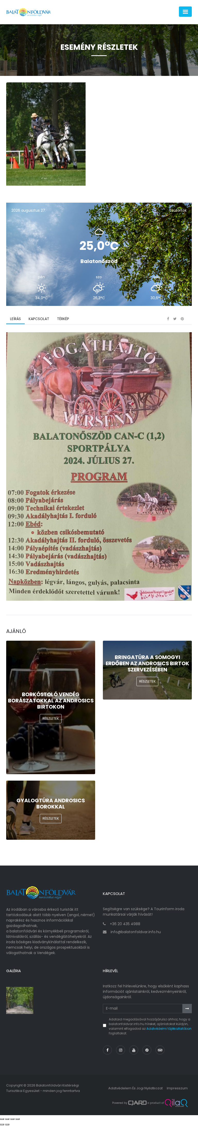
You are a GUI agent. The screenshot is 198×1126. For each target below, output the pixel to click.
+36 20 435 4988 (125, 923)
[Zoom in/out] (17, 1119)
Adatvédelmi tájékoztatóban (169, 1028)
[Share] (7, 1119)
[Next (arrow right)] (7, 1124)
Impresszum (177, 1088)
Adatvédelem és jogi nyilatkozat (135, 1088)
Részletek (51, 718)
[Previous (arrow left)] (2, 1124)
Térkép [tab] (63, 318)
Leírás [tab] (15, 318)
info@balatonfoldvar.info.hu (136, 931)
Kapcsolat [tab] (39, 318)
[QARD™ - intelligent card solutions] (137, 1103)
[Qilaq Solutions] (176, 1103)
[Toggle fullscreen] (12, 1119)
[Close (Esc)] (2, 1119)
